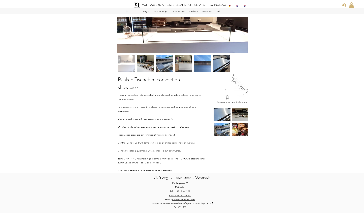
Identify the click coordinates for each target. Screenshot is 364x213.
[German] (230, 6)
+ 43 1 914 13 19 (182, 191)
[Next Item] (243, 35)
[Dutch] (245, 6)
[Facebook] (127, 11)
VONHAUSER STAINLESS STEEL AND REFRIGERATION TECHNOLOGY (184, 5)
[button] (351, 5)
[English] (238, 6)
